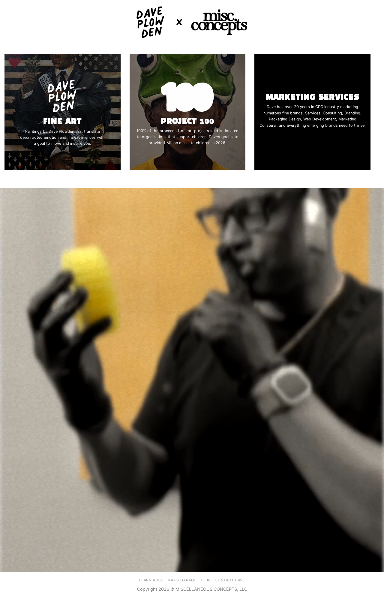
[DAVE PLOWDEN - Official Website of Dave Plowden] (192, 22)
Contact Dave (230, 580)
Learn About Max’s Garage (167, 580)
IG (209, 580)
